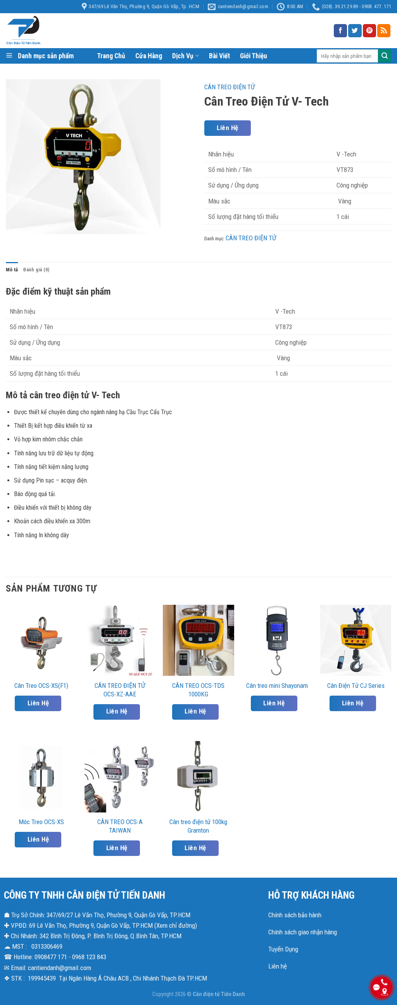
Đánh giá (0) (36, 270)
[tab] (12, 270)
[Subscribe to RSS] (383, 30)
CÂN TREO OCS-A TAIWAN (120, 826)
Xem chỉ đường (175, 925)
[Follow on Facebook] (340, 30)
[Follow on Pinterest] (369, 30)
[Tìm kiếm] (384, 55)
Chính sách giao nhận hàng (302, 932)
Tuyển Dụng (283, 949)
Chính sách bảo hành (294, 915)
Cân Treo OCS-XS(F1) (41, 685)
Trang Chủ (111, 56)
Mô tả (12, 270)
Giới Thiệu (253, 56)
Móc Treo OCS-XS (41, 822)
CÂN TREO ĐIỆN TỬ (229, 87)
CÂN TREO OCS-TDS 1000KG (198, 690)
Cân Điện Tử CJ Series (356, 685)
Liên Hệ (227, 128)
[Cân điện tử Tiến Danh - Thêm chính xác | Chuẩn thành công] (83, 30)
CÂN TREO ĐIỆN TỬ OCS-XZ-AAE (120, 690)
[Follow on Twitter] (354, 30)
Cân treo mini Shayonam (277, 685)
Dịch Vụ (182, 56)
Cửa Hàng (148, 56)
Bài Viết (219, 56)
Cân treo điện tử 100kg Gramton (198, 826)
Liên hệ (277, 966)
